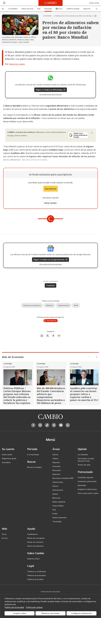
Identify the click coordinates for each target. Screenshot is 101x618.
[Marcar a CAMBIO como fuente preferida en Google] (78, 135)
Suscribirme (50, 188)
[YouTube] (61, 425)
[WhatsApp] (68, 425)
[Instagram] (40, 425)
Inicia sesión (50, 203)
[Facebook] (33, 425)
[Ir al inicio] (50, 3)
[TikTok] (47, 425)
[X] (54, 425)
